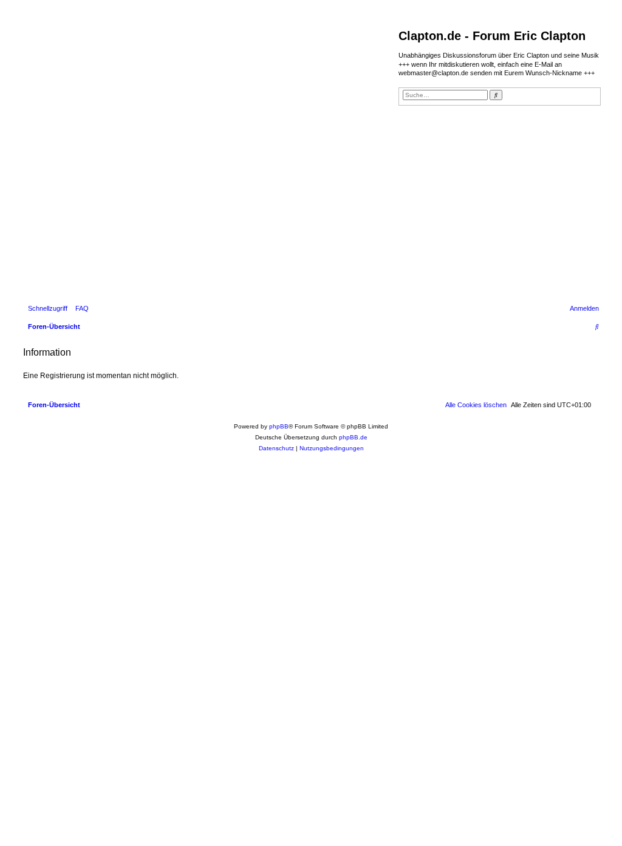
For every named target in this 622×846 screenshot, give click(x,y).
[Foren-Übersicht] (209, 160)
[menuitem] (79, 308)
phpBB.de (353, 437)
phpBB (279, 426)
